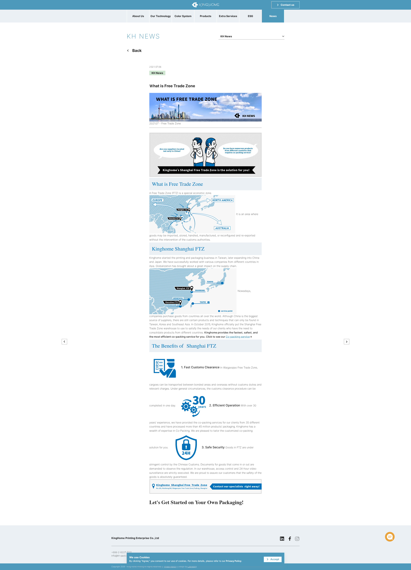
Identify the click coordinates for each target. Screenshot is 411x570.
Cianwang (192, 566)
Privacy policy (170, 566)
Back (137, 50)
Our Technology (160, 16)
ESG (250, 16)
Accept (274, 559)
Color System (183, 16)
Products (205, 16)
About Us (138, 16)
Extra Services (228, 16)
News (273, 16)
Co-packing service (238, 336)
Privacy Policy (233, 561)
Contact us (287, 4)
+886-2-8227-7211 (121, 552)
